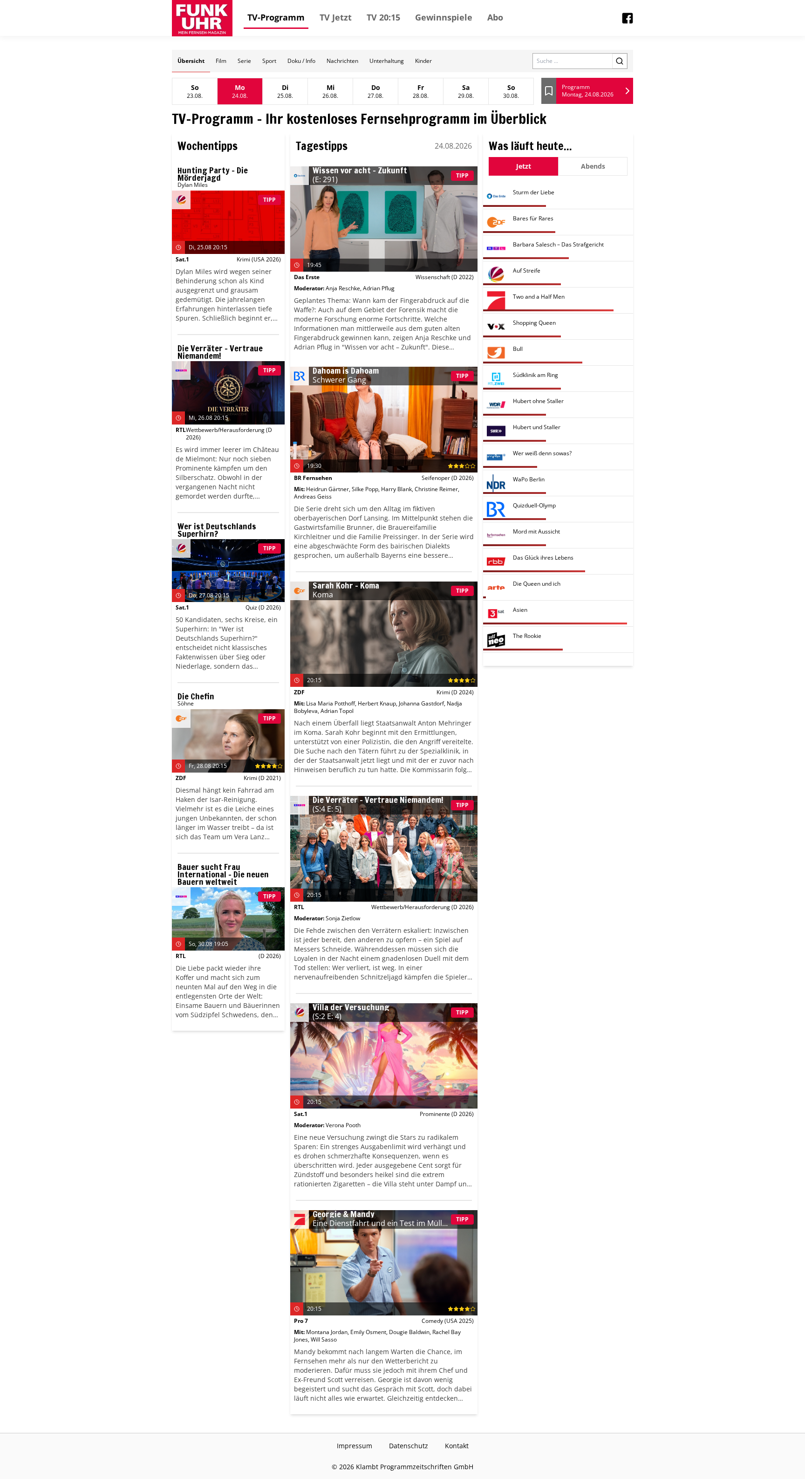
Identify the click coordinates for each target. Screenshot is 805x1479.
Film (221, 61)
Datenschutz (408, 1445)
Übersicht (191, 61)
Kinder (423, 61)
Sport (269, 61)
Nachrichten (342, 61)
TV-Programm (276, 17)
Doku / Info (301, 61)
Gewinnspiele (443, 17)
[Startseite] (202, 18)
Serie (244, 61)
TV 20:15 (383, 17)
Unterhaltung (386, 61)
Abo (495, 17)
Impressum (354, 1445)
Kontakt (457, 1445)
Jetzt (523, 166)
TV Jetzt (336, 17)
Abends (593, 166)
